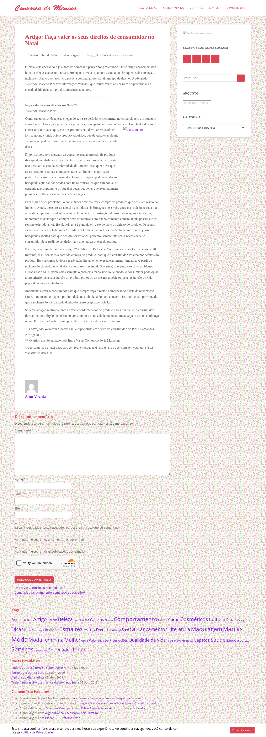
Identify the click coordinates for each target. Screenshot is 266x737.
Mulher (72, 640)
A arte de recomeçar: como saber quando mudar (107, 698)
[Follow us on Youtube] (206, 59)
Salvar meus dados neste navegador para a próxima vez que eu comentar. (66, 527)
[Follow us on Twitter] (196, 59)
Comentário (24, 430)
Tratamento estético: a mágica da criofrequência (45, 682)
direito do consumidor (118, 347)
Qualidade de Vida (147, 640)
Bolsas (84, 620)
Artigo (90, 55)
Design (241, 620)
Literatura (179, 629)
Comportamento (135, 619)
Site (17, 508)
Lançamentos (152, 629)
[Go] (241, 78)
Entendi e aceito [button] (242, 730)
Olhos (84, 641)
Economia (115, 55)
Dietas (27, 630)
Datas (231, 619)
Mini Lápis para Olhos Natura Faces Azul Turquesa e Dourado (102, 708)
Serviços (128, 55)
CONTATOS (196, 8)
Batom (52, 620)
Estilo (89, 629)
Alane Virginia (71, 55)
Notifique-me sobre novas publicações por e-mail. (49, 551)
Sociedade (58, 650)
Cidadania (102, 55)
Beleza (65, 619)
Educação (50, 630)
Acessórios (21, 619)
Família (116, 630)
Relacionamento (176, 641)
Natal (136, 347)
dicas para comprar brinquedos (75, 347)
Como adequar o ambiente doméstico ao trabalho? (50, 592)
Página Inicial (148, 8)
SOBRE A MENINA (173, 8)
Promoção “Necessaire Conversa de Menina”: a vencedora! (115, 703)
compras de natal (44, 347)
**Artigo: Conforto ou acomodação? (40, 588)
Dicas (17, 629)
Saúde (218, 639)
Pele (92, 640)
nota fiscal (146, 347)
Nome (20, 479)
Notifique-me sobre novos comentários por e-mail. (50, 540)
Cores (162, 620)
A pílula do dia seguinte (27, 677)
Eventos (103, 629)
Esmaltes (71, 629)
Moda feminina (46, 639)
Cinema (109, 620)
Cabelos (97, 619)
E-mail (20, 494)
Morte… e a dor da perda (28, 673)
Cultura (217, 619)
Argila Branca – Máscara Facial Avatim (71, 713)
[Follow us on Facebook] (187, 59)
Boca (76, 620)
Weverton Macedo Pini (39, 352)
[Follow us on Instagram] (215, 59)
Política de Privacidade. (37, 732)
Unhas (78, 649)
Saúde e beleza (238, 640)
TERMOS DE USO (235, 8)
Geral (129, 629)
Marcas (233, 629)
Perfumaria (102, 640)
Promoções (118, 640)
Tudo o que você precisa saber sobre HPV (40, 668)
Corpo (173, 619)
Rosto (189, 641)
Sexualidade (40, 650)
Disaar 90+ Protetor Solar (62, 718)
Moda (19, 639)
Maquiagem (206, 629)
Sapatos (202, 640)
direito (99, 347)
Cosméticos (194, 619)
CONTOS (214, 8)
